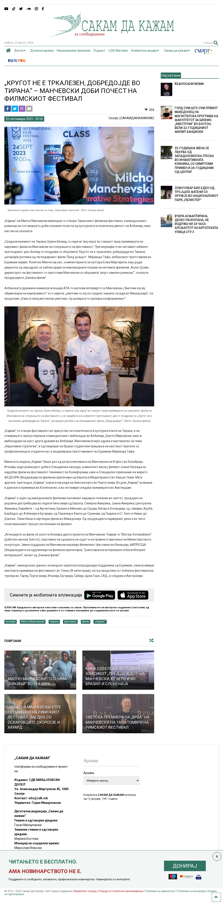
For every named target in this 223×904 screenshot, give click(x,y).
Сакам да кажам (176, 50)
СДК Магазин (118, 50)
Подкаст (99, 50)
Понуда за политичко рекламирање (121, 891)
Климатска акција (144, 50)
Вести (19, 50)
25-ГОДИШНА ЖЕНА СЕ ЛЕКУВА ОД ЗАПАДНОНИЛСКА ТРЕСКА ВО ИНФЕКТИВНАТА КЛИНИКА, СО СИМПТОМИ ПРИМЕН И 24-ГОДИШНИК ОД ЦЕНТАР (194, 160)
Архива (88, 773)
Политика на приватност (160, 891)
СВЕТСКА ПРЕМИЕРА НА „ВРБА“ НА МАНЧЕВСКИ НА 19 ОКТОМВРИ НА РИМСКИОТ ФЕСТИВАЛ (117, 722)
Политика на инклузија (191, 891)
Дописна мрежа (42, 50)
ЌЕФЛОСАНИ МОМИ (189, 84)
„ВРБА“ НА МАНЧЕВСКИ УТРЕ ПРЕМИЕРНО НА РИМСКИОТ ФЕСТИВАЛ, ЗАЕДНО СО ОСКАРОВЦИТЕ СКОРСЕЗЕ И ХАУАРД (34, 717)
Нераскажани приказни (73, 50)
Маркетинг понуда (85, 891)
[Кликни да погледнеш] (40, 670)
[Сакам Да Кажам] (111, 35)
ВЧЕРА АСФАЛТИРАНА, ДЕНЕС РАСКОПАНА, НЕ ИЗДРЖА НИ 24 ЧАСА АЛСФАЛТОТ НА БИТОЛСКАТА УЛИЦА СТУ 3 (196, 224)
